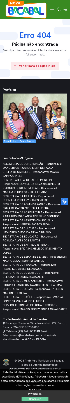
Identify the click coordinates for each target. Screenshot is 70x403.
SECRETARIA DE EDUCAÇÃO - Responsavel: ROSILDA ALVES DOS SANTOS (30, 238)
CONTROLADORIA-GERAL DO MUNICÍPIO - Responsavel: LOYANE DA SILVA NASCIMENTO (31, 182)
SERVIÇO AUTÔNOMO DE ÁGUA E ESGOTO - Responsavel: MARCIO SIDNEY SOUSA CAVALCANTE (35, 307)
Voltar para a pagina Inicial (37, 65)
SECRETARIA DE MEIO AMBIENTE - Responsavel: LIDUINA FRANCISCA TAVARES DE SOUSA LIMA (33, 283)
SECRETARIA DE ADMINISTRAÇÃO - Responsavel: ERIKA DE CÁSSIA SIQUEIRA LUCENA (33, 206)
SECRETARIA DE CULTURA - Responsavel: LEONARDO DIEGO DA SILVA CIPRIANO (29, 230)
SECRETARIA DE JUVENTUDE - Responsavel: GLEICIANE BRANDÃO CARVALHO (31, 275)
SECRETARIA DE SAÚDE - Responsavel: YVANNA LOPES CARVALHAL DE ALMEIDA (33, 299)
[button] (59, 9)
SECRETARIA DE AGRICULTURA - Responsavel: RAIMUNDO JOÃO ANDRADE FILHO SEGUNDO (32, 214)
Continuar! (35, 399)
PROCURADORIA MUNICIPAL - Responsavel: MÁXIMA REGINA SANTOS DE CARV (30, 190)
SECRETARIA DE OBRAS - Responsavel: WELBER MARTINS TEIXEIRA (33, 291)
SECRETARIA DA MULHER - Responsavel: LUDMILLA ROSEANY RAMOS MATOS (28, 198)
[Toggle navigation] (52, 9)
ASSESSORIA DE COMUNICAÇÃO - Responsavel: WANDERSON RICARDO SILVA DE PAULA (32, 166)
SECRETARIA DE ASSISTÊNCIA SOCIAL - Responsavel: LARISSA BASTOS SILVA (28, 222)
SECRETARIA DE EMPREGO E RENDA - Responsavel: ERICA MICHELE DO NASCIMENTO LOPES (32, 248)
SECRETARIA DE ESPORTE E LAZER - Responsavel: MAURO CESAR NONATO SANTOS (35, 258)
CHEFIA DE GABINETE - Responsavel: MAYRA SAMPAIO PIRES (31, 174)
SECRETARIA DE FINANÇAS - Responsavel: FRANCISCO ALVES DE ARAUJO (29, 267)
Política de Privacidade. (35, 391)
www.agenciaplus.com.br (46, 368)
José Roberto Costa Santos (19, 141)
